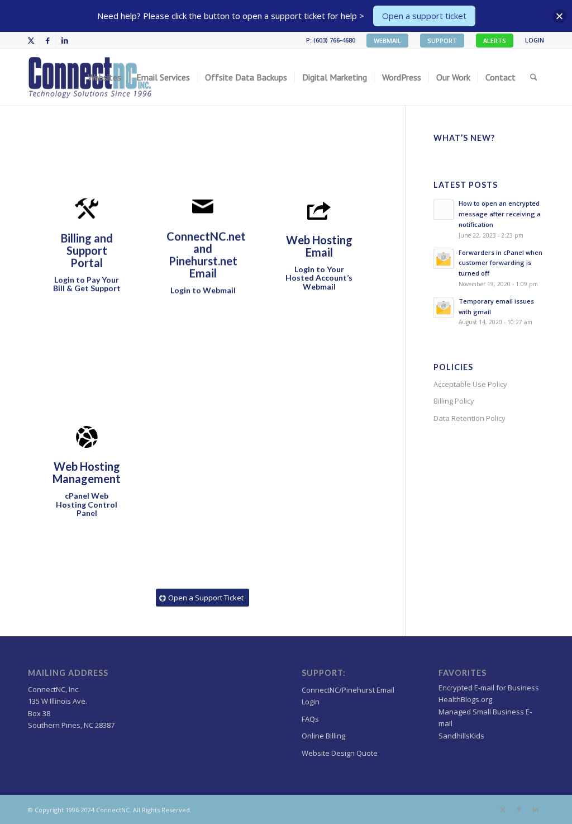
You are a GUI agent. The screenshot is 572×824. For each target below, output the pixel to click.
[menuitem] (387, 40)
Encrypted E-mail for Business (488, 688)
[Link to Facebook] (48, 40)
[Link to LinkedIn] (64, 40)
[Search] (534, 77)
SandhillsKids (461, 736)
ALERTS (494, 40)
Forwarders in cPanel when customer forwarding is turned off (500, 263)
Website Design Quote (340, 753)
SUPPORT (442, 40)
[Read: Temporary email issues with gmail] (443, 307)
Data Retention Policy (469, 418)
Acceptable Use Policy (470, 384)
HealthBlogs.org (465, 699)
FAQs (310, 719)
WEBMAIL (387, 40)
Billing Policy (453, 401)
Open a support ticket (424, 15)
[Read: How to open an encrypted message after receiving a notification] (443, 210)
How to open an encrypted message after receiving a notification (500, 214)
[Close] (559, 16)
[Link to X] (31, 40)
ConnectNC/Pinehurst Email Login (348, 696)
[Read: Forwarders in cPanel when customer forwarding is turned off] (443, 259)
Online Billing (323, 736)
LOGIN (534, 40)
